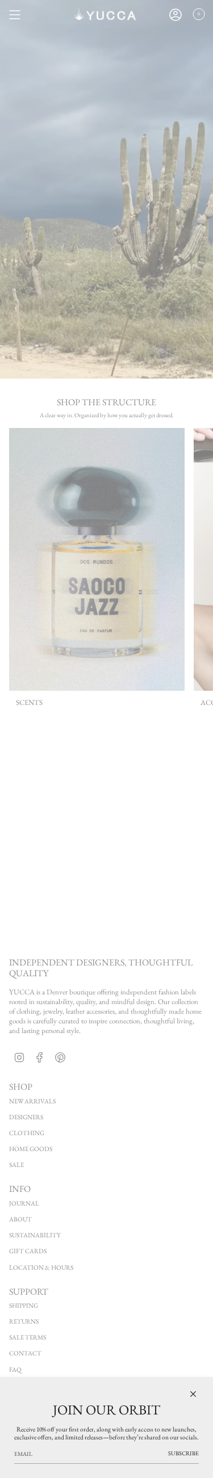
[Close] (193, 1394)
